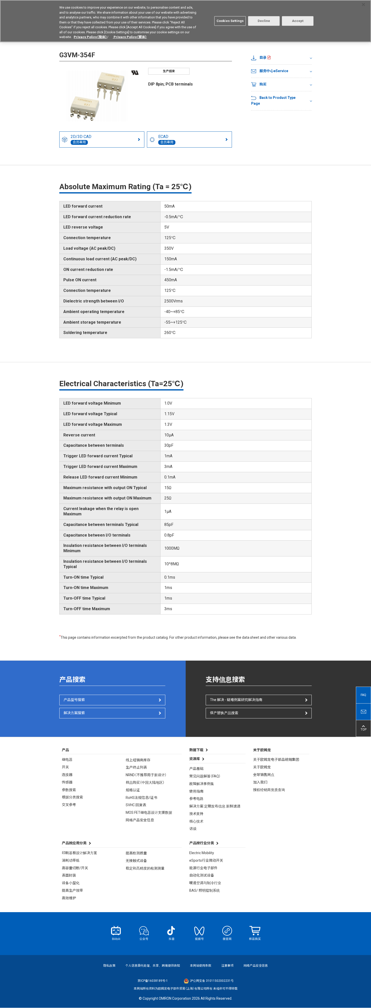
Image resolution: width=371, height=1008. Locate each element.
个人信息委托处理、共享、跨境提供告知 (152, 965)
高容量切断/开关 (75, 868)
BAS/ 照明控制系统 (204, 890)
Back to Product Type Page (273, 101)
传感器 (67, 782)
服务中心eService (273, 71)
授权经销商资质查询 (269, 790)
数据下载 (196, 750)
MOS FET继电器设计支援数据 (149, 812)
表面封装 (69, 875)
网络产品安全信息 (140, 820)
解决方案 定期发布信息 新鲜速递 (214, 806)
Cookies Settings (230, 21)
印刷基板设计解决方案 (79, 853)
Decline (264, 21)
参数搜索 (69, 790)
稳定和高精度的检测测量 (145, 868)
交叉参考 (69, 805)
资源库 (194, 759)
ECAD (165, 139)
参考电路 (196, 799)
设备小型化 (71, 883)
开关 (65, 767)
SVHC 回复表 (136, 805)
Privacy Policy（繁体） (130, 37)
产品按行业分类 (201, 843)
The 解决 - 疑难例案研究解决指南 (236, 700)
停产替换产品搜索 (224, 713)
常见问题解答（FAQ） (205, 776)
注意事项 (227, 965)
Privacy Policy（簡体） (90, 37)
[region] (185, 21)
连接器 (67, 775)
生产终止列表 (136, 767)
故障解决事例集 (201, 784)
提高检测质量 (136, 853)
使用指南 (196, 791)
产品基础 (196, 769)
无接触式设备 (136, 861)
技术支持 (196, 814)
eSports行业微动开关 (206, 860)
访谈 (192, 829)
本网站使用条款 (200, 965)
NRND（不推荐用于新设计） (146, 775)
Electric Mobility (201, 853)
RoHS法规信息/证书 (141, 798)
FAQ (363, 695)
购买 (263, 84)
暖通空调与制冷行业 (205, 883)
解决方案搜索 (74, 713)
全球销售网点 (263, 775)
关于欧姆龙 (262, 767)
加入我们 (260, 782)
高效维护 (69, 898)
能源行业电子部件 (203, 868)
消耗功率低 (71, 860)
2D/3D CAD (81, 139)
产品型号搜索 (74, 700)
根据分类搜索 (72, 797)
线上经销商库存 (138, 760)
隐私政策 (109, 965)
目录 (263, 57)
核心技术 (196, 821)
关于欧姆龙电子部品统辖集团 (276, 760)
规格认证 (133, 790)
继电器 (67, 760)
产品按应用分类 (74, 843)
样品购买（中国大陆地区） (145, 782)
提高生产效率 (72, 890)
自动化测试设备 (201, 875)
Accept (298, 21)
